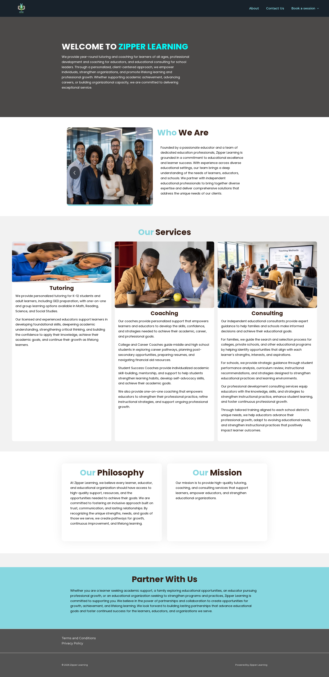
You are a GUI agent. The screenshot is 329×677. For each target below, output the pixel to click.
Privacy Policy (72, 643)
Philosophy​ (112, 473)
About (254, 8)
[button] (317, 8)
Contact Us (275, 8)
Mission (217, 473)
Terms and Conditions (79, 638)
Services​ (164, 232)
